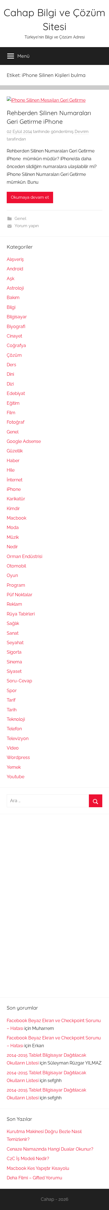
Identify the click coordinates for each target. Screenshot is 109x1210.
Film (11, 412)
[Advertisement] (49, 904)
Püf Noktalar (19, 594)
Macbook (16, 518)
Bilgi (11, 307)
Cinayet (14, 336)
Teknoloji (16, 719)
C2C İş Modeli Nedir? (28, 1158)
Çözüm (14, 355)
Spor (12, 690)
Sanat (12, 633)
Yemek (14, 767)
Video (13, 748)
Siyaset (14, 671)
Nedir (12, 546)
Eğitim (13, 403)
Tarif (11, 700)
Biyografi (16, 326)
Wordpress (18, 757)
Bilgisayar (17, 316)
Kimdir (13, 508)
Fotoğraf (15, 422)
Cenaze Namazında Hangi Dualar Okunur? (50, 1149)
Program (16, 585)
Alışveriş (15, 259)
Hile (11, 470)
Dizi (10, 384)
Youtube (15, 776)
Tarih (11, 709)
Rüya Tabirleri (21, 614)
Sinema (14, 662)
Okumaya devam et (30, 197)
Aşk (10, 278)
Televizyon (18, 738)
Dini (10, 374)
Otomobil (16, 566)
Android (15, 268)
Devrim (82, 131)
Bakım (13, 297)
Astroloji (15, 288)
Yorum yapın (27, 225)
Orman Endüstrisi (24, 556)
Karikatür (16, 498)
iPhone (14, 489)
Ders (11, 364)
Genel (20, 218)
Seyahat (15, 642)
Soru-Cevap (19, 680)
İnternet (14, 479)
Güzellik (15, 451)
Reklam (14, 604)
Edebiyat (16, 393)
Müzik (13, 537)
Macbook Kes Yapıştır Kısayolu (38, 1168)
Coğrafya (16, 345)
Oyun (12, 575)
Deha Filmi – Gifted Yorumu (34, 1177)
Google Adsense (24, 441)
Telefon (14, 728)
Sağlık (13, 623)
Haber (13, 460)
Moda (13, 527)
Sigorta (14, 652)
